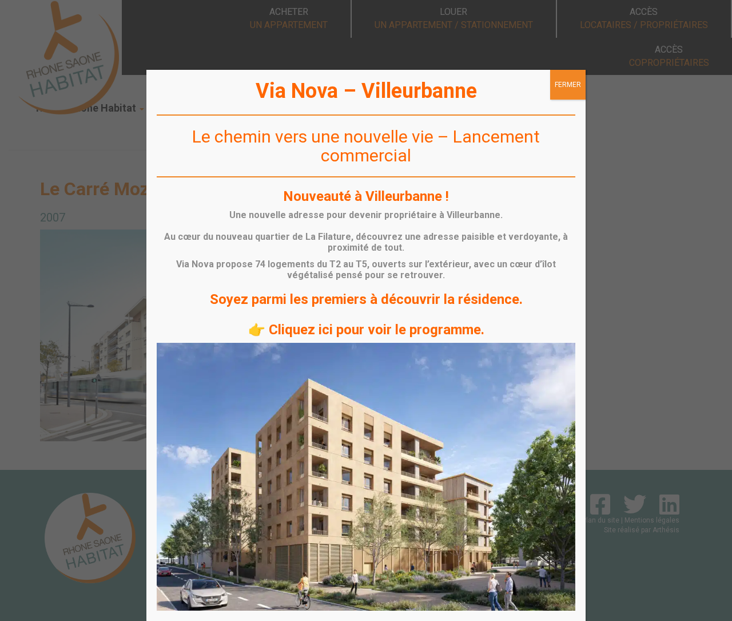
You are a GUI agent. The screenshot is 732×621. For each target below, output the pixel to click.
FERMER (568, 85)
